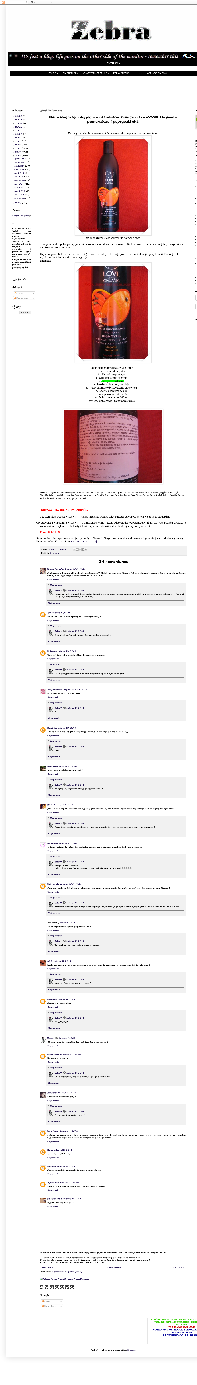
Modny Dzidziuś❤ (122, 73)
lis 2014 (19, 162)
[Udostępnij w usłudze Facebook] (82, 549)
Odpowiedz (53, 579)
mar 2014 (20, 191)
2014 (18, 155)
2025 (19, 116)
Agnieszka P (53, 1182)
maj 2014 (19, 184)
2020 (19, 134)
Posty (47, 1301)
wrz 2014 (19, 169)
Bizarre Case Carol (56, 569)
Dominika (52, 728)
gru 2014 (19, 158)
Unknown (52, 651)
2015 (18, 152)
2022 (19, 127)
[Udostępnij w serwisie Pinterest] (85, 549)
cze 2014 (19, 180)
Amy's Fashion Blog (57, 689)
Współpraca (113, 63)
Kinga (50, 1150)
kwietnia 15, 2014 (66, 1166)
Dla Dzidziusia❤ (70, 73)
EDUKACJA (53, 73)
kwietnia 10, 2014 (76, 569)
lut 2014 (19, 194)
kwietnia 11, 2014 (75, 590)
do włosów (55, 553)
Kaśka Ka (51, 1166)
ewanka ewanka (54, 1054)
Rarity (50, 805)
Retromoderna (54, 884)
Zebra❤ (58, 590)
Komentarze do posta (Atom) (67, 1272)
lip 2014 (19, 176)
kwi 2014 (19, 187)
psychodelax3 (54, 1199)
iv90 (50, 961)
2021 (18, 130)
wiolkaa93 (52, 766)
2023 (19, 123)
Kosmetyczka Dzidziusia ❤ (96, 73)
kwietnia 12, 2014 (63, 1150)
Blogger (131, 1350)
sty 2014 (19, 198)
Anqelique (52, 1093)
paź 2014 (19, 166)
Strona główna (113, 1267)
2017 (18, 145)
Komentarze (50, 1306)
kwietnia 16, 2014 (72, 1199)
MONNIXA (52, 843)
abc (49, 613)
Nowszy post (47, 1267)
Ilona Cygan (53, 1131)
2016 (18, 148)
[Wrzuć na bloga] (77, 549)
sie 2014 (19, 173)
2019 (18, 137)
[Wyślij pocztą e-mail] (74, 549)
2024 (19, 119)
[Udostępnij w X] (80, 549)
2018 (18, 141)
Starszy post (178, 1267)
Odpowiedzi (56, 585)
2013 (18, 203)
